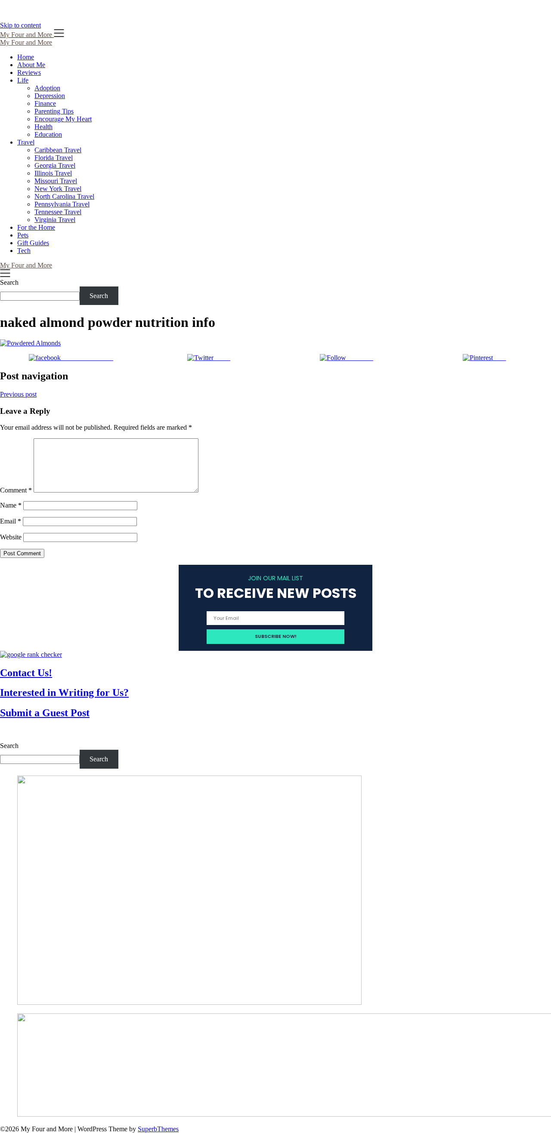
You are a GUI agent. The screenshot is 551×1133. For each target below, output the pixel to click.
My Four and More (26, 42)
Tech (24, 250)
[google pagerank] (31, 654)
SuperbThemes (158, 1129)
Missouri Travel (55, 181)
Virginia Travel (54, 219)
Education (48, 134)
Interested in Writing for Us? (64, 692)
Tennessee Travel (57, 212)
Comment (16, 490)
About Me (31, 64)
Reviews (29, 72)
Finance (45, 103)
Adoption (47, 88)
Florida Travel (53, 157)
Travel (25, 142)
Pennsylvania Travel (62, 204)
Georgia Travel (54, 165)
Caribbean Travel (57, 150)
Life (22, 80)
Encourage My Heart (63, 119)
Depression (49, 95)
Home (25, 57)
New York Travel (57, 188)
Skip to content (20, 25)
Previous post (18, 394)
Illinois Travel (53, 173)
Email (10, 521)
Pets (22, 235)
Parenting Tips (54, 111)
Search (9, 282)
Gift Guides (33, 242)
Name (11, 505)
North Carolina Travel (64, 196)
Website (11, 537)
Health (43, 126)
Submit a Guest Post (45, 712)
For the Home (36, 227)
